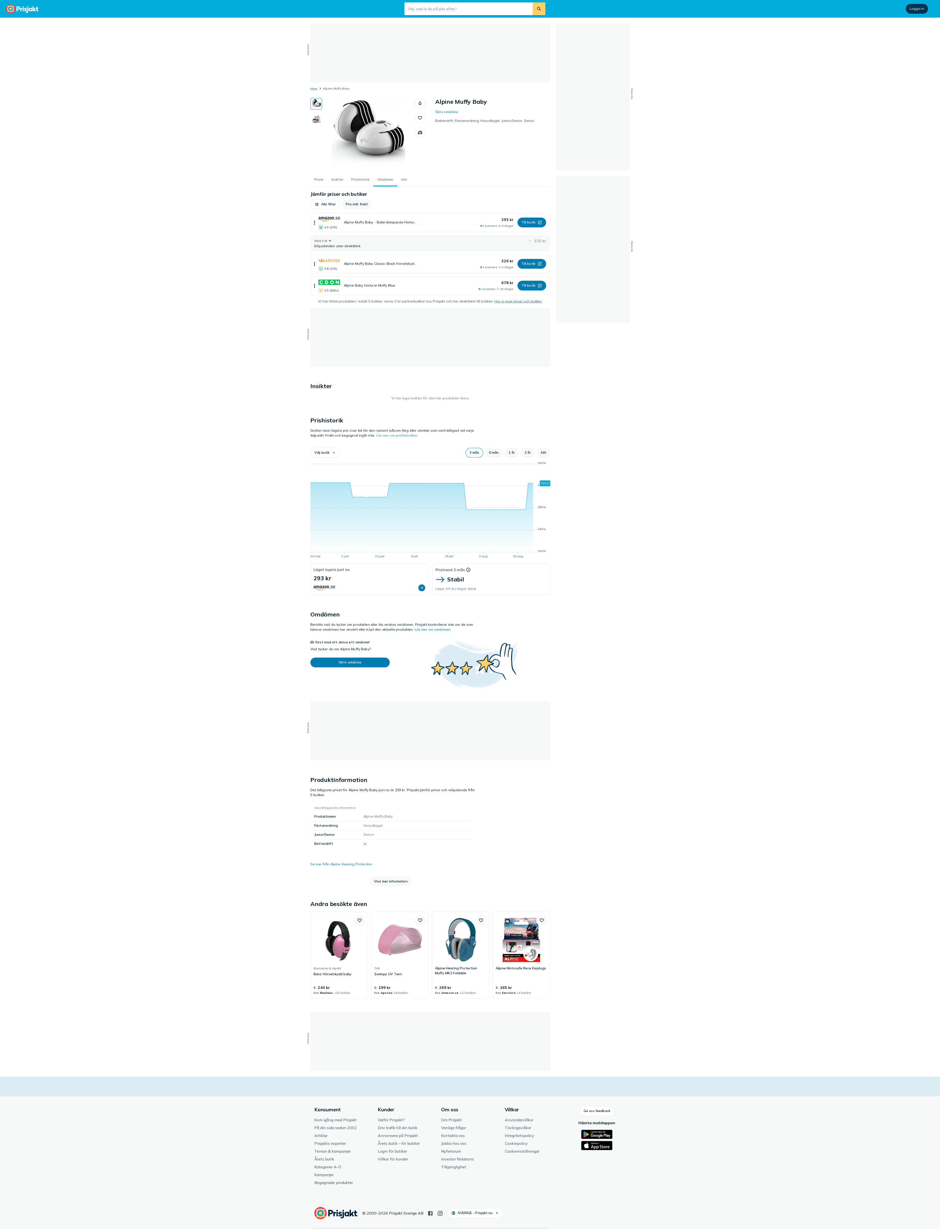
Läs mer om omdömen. (433, 629)
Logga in (917, 8)
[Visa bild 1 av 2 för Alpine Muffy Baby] (316, 104)
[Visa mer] (314, 222)
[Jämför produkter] (420, 132)
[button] (420, 103)
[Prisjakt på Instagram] (440, 1212)
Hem (313, 88)
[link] (339, 955)
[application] (430, 510)
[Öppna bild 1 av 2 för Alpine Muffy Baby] (368, 134)
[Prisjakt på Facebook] (430, 1212)
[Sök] (539, 8)
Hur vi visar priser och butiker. (518, 301)
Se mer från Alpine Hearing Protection (341, 864)
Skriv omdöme (446, 112)
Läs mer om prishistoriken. (397, 435)
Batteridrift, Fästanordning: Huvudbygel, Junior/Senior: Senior (485, 120)
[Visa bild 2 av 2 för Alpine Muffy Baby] (316, 119)
